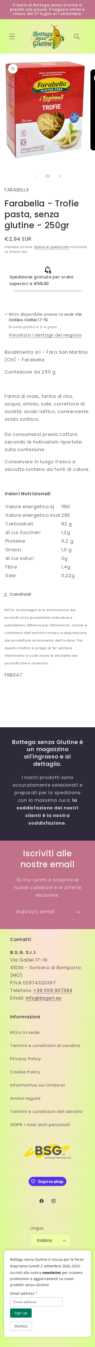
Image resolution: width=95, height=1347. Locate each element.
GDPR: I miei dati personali (40, 1125)
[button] (12, 36)
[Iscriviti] (78, 912)
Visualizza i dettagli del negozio (45, 335)
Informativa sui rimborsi (37, 1085)
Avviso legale (25, 1098)
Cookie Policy (25, 1072)
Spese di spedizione (51, 247)
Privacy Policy (25, 1059)
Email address (23, 1293)
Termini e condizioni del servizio (46, 1111)
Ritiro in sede (25, 1032)
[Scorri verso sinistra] (35, 176)
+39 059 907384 (52, 990)
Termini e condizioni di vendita (45, 1045)
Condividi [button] (20, 594)
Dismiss (21, 1326)
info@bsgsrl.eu (44, 998)
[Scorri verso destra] (59, 176)
